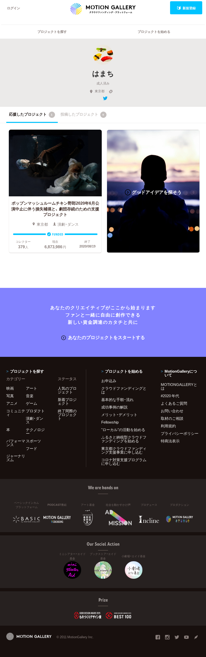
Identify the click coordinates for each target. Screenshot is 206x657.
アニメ (12, 403)
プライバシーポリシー (179, 433)
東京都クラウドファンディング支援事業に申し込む (123, 450)
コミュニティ (15, 412)
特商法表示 (170, 441)
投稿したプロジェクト (82, 114)
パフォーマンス (15, 442)
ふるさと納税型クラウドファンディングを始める (123, 439)
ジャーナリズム (15, 457)
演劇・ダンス (34, 420)
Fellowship (110, 422)
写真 (10, 395)
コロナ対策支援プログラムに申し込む (123, 461)
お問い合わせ (172, 411)
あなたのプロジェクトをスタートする (106, 337)
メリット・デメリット (119, 414)
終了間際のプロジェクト (67, 414)
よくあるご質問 (174, 403)
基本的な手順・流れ (117, 399)
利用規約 (168, 426)
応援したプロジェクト (31, 114)
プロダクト (35, 411)
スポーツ (33, 441)
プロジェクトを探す (52, 31)
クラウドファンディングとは (123, 390)
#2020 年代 (170, 395)
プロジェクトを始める (154, 31)
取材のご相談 (172, 418)
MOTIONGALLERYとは (179, 386)
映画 (10, 388)
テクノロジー (35, 431)
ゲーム (31, 403)
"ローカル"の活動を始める (123, 429)
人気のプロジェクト (67, 390)
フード (31, 448)
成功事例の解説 (114, 407)
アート (31, 388)
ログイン (13, 8)
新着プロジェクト (67, 401)
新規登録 (189, 8)
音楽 (29, 395)
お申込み (108, 380)
